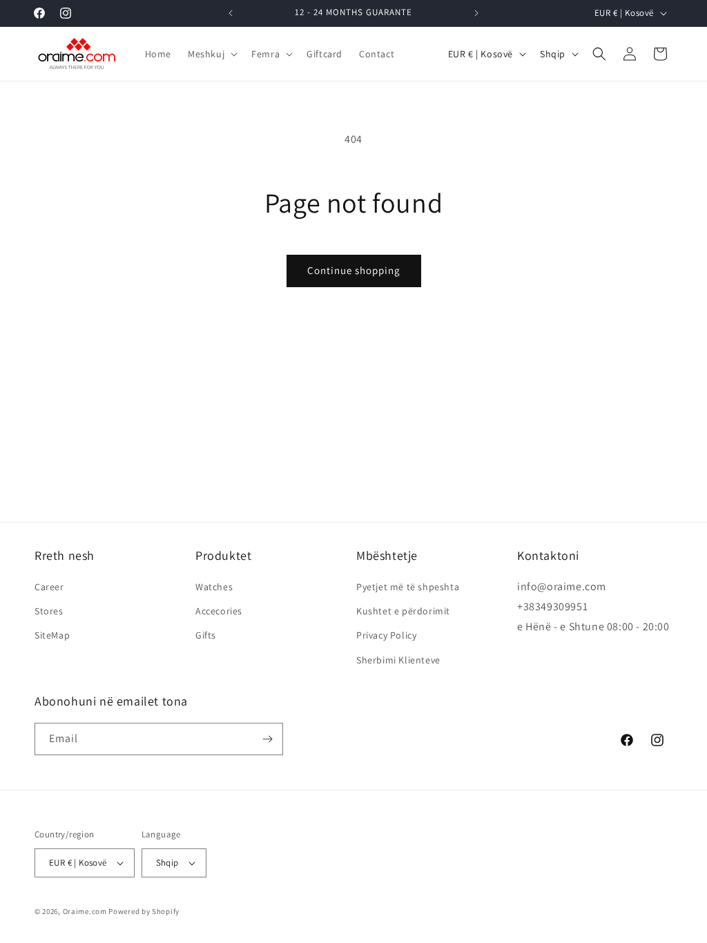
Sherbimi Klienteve (398, 660)
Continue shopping (353, 270)
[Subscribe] (267, 739)
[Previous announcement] (230, 13)
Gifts (205, 635)
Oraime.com (85, 911)
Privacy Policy (386, 635)
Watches (214, 587)
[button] (211, 53)
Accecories (218, 611)
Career (49, 587)
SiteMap (52, 635)
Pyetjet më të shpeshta (407, 587)
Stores (49, 611)
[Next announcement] (476, 13)
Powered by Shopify (144, 911)
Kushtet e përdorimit (403, 611)
